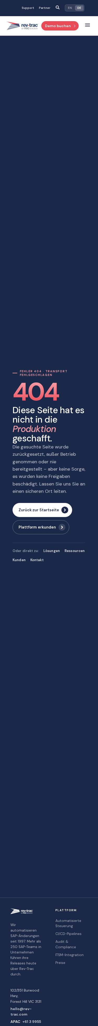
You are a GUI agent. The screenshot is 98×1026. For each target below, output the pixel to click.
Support (28, 8)
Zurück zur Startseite (39, 510)
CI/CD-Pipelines (68, 934)
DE (79, 8)
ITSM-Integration (69, 955)
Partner (44, 8)
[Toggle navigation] (87, 26)
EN (70, 8)
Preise (60, 963)
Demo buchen (58, 25)
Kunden (19, 560)
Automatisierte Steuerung (68, 923)
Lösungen (51, 551)
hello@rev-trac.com (21, 1011)
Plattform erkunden (37, 527)
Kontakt (37, 560)
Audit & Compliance (65, 944)
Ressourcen (75, 551)
